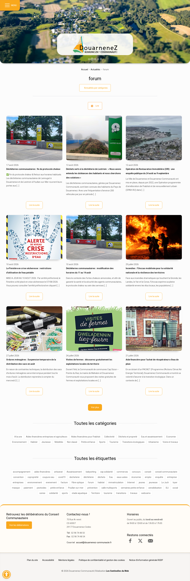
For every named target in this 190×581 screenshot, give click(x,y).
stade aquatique (79, 493)
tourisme (108, 493)
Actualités (95, 69)
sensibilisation (155, 488)
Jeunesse (46, 442)
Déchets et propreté (127, 436)
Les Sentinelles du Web (117, 571)
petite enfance (57, 488)
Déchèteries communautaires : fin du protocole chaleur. (33, 169)
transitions (121, 493)
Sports (102, 442)
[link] (95, 44)
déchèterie (89, 477)
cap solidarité (106, 472)
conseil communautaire (166, 472)
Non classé (72, 442)
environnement (34, 482)
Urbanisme (153, 442)
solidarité (53, 493)
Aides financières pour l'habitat (85, 436)
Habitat (34, 442)
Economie (171, 436)
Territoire (95, 493)
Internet (131, 482)
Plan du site (32, 560)
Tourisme (113, 442)
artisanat (58, 472)
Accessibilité (48, 560)
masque (16, 488)
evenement (51, 482)
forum (95, 78)
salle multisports (109, 488)
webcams (146, 493)
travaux (133, 493)
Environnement (19, 442)
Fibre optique (78, 482)
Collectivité (109, 436)
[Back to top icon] (175, 574)
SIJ (167, 488)
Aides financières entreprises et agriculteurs (46, 436)
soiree (42, 493)
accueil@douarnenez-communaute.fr (94, 542)
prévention (92, 488)
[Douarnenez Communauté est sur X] (140, 540)
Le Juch (165, 482)
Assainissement (74, 472)
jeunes (142, 482)
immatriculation (116, 482)
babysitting (91, 472)
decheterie (74, 477)
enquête (159, 477)
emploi (148, 477)
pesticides (41, 488)
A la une (18, 436)
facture (64, 482)
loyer (175, 482)
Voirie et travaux (170, 442)
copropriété (33, 477)
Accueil (84, 69)
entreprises (18, 482)
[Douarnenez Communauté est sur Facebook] (130, 540)
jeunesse (153, 482)
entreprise (172, 477)
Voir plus (95, 407)
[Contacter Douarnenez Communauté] (150, 540)
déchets (101, 477)
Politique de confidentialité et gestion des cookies (102, 560)
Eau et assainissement (151, 436)
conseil (148, 472)
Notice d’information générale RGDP (146, 560)
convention (18, 477)
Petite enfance (88, 442)
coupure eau (48, 477)
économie (136, 477)
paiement (28, 488)
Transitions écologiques (133, 442)
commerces (122, 472)
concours (136, 472)
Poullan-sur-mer (75, 488)
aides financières (42, 472)
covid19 (61, 477)
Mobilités (59, 442)
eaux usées (122, 477)
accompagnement (21, 472)
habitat (101, 482)
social (175, 488)
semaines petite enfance (132, 488)
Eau (111, 477)
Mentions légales (66, 560)
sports (65, 493)
